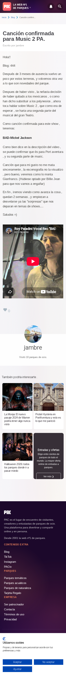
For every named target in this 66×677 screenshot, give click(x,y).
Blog (13, 17)
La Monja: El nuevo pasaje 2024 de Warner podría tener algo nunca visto (17, 419)
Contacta (9, 609)
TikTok (8, 556)
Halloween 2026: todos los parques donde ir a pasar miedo (17, 467)
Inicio (4, 17)
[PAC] (7, 6)
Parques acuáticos (15, 583)
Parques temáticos (15, 578)
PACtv (8, 566)
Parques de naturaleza (17, 587)
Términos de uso (14, 614)
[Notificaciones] (50, 6)
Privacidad (10, 619)
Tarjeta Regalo (12, 592)
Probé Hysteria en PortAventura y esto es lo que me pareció (48, 417)
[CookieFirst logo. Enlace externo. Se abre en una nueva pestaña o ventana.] (4, 638)
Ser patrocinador (14, 604)
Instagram (10, 561)
